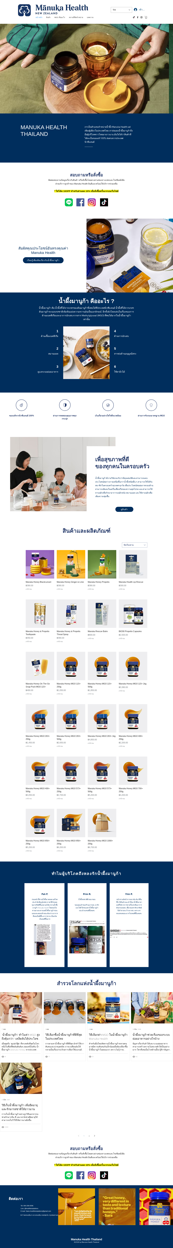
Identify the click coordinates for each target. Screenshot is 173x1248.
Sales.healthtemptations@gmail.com (38, 1211)
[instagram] (141, 17)
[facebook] (137, 17)
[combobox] (134, 545)
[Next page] (94, 1136)
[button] (146, 17)
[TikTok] (134, 17)
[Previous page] (78, 1136)
